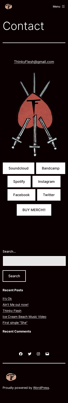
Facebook (21, 195)
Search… (9, 251)
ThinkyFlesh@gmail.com (34, 62)
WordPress (41, 388)
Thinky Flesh (12, 311)
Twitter (49, 195)
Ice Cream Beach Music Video (24, 317)
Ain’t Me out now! (15, 304)
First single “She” (15, 322)
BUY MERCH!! (34, 210)
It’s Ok (7, 299)
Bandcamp (50, 168)
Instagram (46, 181)
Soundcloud (19, 168)
